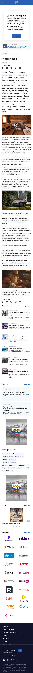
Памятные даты (8, 630)
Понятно (16, 36)
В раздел (27, 384)
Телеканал (7, 644)
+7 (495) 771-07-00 (9, 650)
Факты (9, 54)
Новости (6, 627)
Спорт (5, 641)
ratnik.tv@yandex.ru (7, 653)
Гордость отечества (9, 632)
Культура (6, 638)
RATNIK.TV (4, 54)
